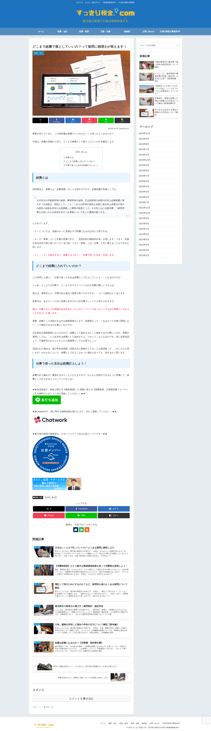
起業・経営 (123, 723)
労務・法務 (135, 723)
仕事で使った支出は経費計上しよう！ (82, 165)
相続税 (144, 723)
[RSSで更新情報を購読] (86, 529)
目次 (78, 152)
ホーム (103, 723)
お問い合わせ (154, 723)
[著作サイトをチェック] (75, 529)
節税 (55, 497)
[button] (122, 120)
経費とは (70, 157)
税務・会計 (38, 497)
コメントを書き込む (81, 698)
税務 (48, 497)
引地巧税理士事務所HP (171, 723)
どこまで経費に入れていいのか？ (80, 161)
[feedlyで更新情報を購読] (81, 529)
